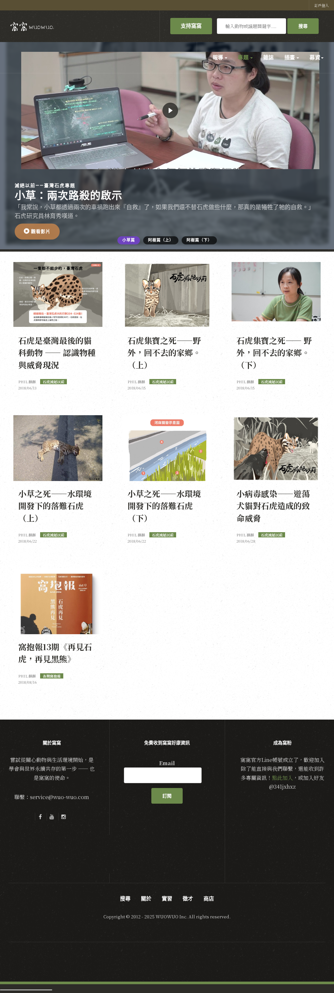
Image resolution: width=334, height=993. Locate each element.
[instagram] (63, 817)
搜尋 (303, 26)
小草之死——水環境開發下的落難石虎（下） (164, 506)
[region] (167, 145)
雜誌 (268, 57)
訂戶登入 (321, 5)
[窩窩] (32, 26)
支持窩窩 (191, 25)
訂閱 (167, 796)
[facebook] (40, 817)
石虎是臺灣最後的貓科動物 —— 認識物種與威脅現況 (57, 352)
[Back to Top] (313, 972)
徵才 (188, 898)
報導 (218, 57)
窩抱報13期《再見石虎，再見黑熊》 (55, 653)
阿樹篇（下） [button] (199, 240)
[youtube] (52, 817)
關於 (146, 898)
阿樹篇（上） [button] (161, 240)
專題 (244, 57)
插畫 (290, 57)
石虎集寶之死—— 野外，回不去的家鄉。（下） (274, 352)
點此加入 (282, 777)
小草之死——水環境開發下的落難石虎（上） (55, 506)
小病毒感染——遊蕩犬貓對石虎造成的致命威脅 (273, 506)
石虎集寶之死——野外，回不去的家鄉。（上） (164, 352)
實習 (167, 898)
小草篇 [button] (128, 240)
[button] (37, 232)
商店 (209, 898)
